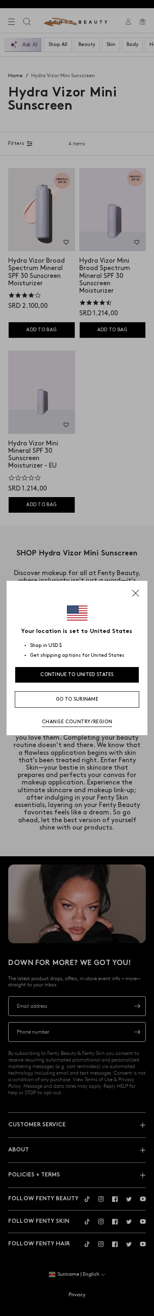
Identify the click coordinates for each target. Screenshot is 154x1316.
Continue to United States (77, 674)
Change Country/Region (77, 722)
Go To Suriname (77, 699)
